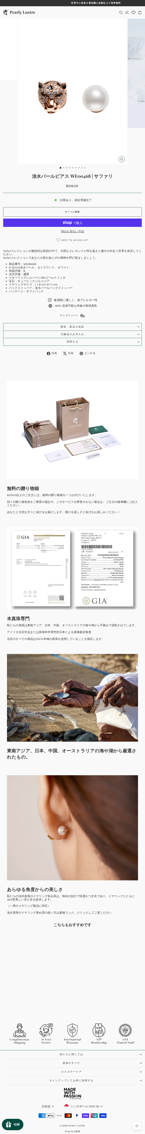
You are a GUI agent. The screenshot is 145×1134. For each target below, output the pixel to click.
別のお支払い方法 (72, 231)
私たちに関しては (71, 1054)
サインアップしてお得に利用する (71, 1080)
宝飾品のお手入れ (72, 334)
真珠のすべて (71, 1063)
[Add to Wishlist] (53, 937)
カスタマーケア (71, 1071)
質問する (72, 341)
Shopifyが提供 (72, 1131)
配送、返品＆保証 (72, 326)
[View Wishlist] (133, 12)
